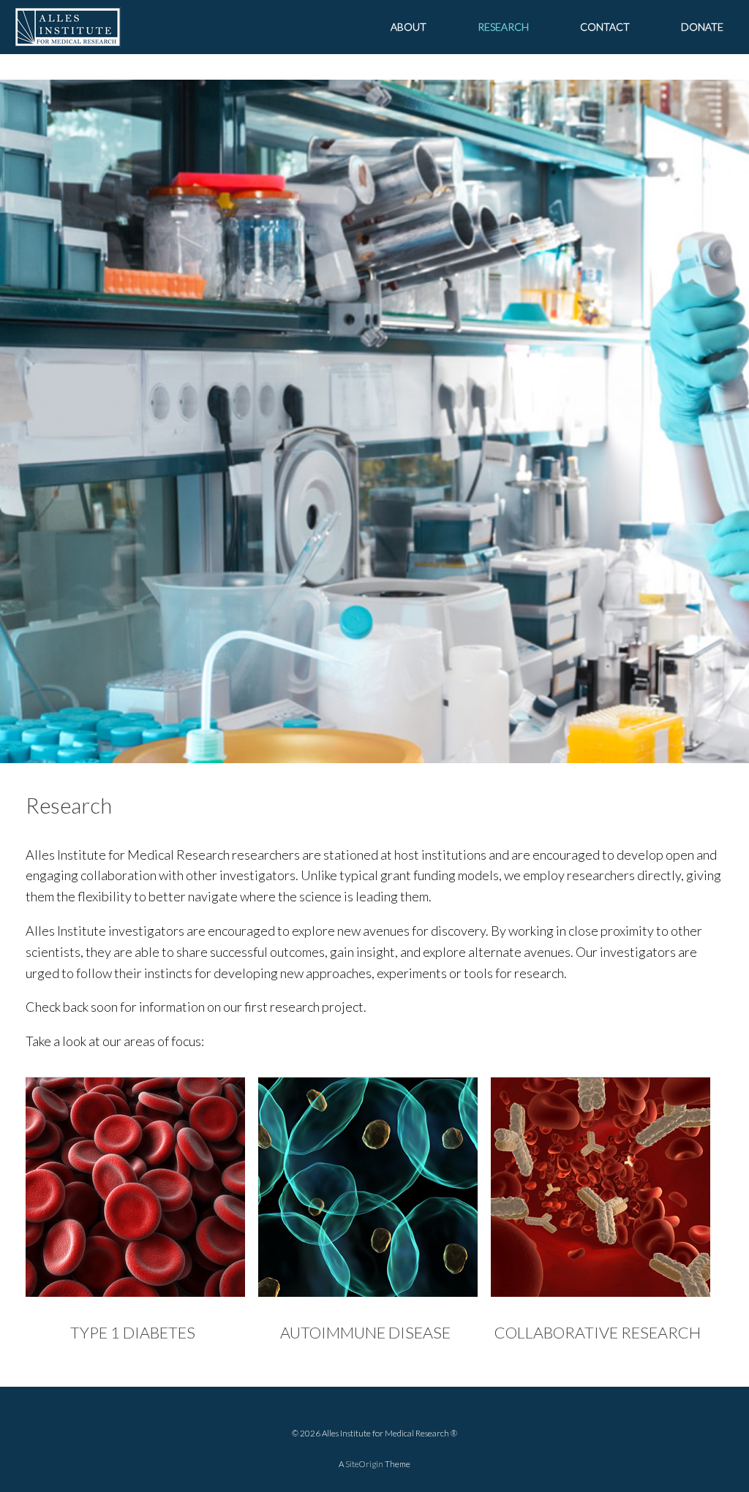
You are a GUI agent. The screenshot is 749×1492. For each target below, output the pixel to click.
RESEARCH (503, 26)
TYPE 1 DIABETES (132, 1332)
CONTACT (605, 26)
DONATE (702, 26)
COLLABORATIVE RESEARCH (597, 1332)
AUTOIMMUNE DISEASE (365, 1332)
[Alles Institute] (68, 27)
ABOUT (408, 26)
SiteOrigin (364, 1464)
